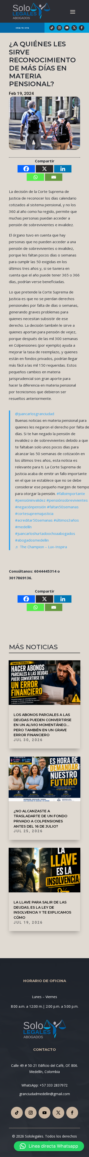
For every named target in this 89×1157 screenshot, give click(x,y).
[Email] (53, 177)
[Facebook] (26, 168)
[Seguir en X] (74, 28)
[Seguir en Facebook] (81, 28)
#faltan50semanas (63, 506)
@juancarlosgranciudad (34, 413)
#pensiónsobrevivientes (67, 500)
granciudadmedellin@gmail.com (44, 1093)
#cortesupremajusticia (34, 513)
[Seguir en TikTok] (52, 28)
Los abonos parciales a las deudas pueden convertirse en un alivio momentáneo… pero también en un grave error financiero (42, 725)
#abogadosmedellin (32, 540)
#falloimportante (71, 493)
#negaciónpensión (30, 506)
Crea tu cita (22, 28)
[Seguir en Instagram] (59, 28)
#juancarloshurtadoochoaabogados (45, 533)
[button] (49, 1146)
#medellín (23, 526)
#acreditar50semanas (34, 520)
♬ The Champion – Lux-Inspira (41, 546)
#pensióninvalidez (30, 500)
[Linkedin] (62, 168)
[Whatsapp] (35, 177)
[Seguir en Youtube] (66, 28)
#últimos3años (66, 520)
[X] (44, 168)
